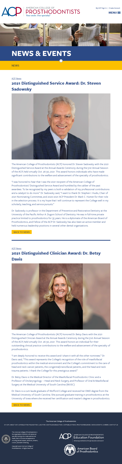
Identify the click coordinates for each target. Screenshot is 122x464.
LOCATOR (42, 425)
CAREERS (105, 425)
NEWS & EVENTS (97, 425)
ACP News (16, 78)
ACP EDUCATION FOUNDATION (28, 425)
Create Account (114, 8)
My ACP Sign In (101, 8)
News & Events (41, 53)
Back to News (22, 232)
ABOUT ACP (13, 425)
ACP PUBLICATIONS (70, 425)
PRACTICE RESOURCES (83, 425)
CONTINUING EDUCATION (54, 425)
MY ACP (6, 425)
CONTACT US (114, 425)
